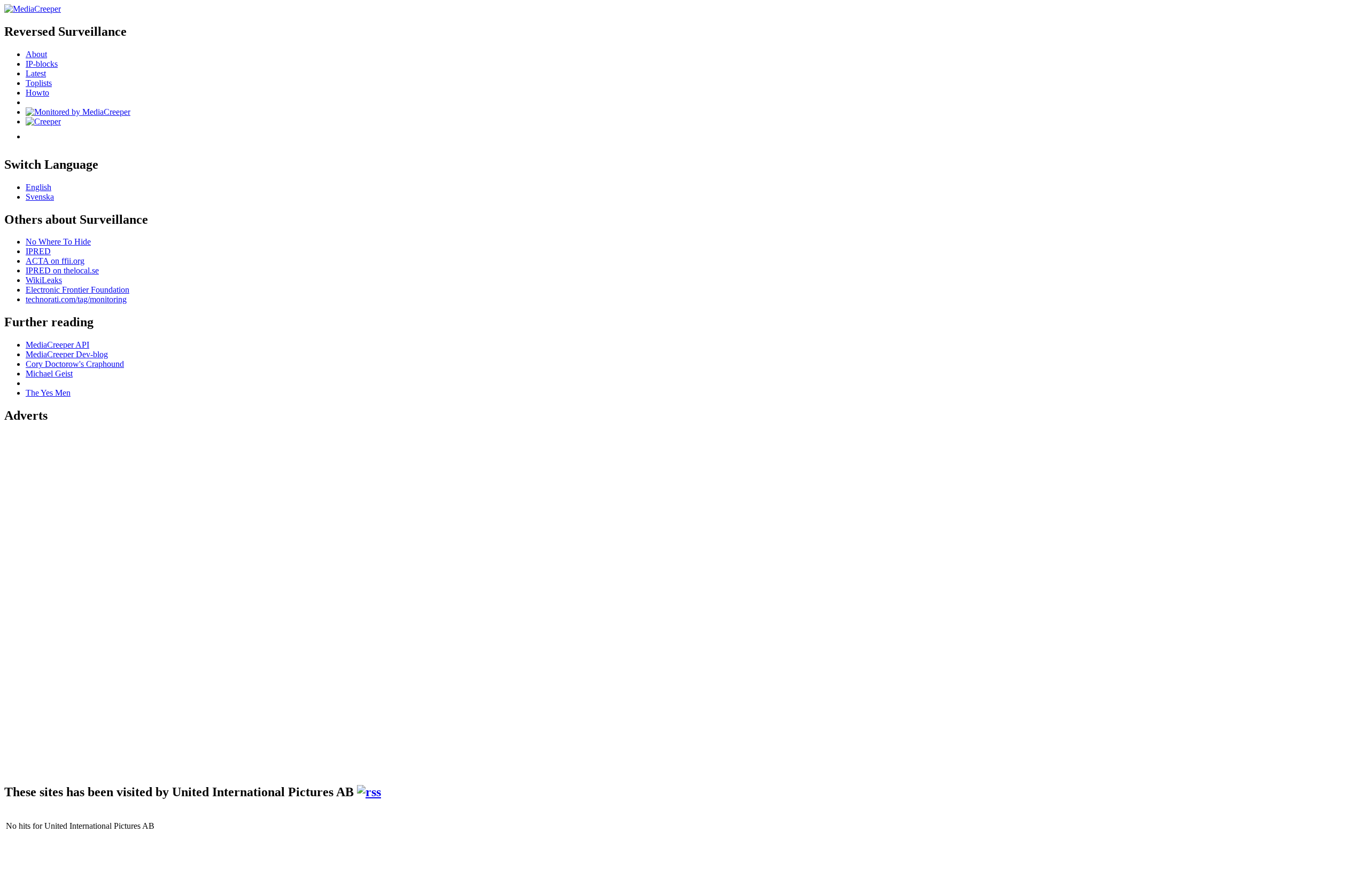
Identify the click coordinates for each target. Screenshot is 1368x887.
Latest (36, 73)
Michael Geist (49, 373)
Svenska (40, 196)
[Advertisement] (47, 594)
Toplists (39, 83)
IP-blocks (42, 63)
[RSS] (369, 792)
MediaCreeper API (57, 344)
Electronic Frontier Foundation (77, 289)
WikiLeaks (44, 280)
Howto (37, 92)
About (36, 54)
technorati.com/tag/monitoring (76, 299)
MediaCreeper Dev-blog (67, 354)
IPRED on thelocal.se (62, 270)
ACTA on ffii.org (55, 260)
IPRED (38, 251)
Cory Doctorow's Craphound (75, 363)
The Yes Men (48, 392)
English (38, 187)
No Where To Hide (58, 241)
